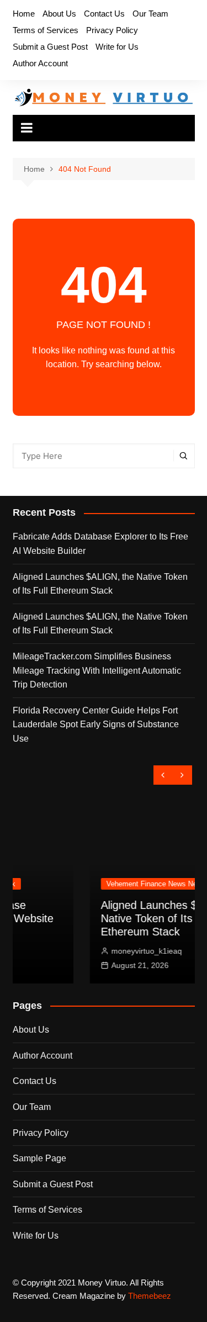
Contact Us (104, 13)
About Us (59, 13)
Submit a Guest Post (50, 46)
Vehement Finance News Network (114, 884)
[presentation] (163, 775)
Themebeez (149, 1295)
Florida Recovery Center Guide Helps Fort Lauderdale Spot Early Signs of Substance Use (96, 724)
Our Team (150, 13)
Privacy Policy (112, 30)
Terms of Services (45, 30)
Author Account (40, 63)
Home (24, 13)
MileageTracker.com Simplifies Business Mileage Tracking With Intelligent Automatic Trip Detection (97, 670)
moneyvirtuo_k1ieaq (101, 950)
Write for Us (117, 46)
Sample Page (39, 1158)
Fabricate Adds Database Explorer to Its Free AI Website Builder (100, 544)
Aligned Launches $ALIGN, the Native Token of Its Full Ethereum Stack (100, 584)
